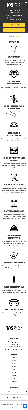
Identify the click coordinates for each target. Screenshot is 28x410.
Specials (14, 360)
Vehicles (14, 372)
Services (17, 36)
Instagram (20, 397)
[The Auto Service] (14, 4)
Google (10, 397)
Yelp (17, 397)
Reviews (14, 369)
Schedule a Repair (15, 24)
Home (10, 36)
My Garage (14, 30)
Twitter (14, 397)
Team (14, 378)
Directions (14, 375)
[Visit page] (26, 392)
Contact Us (14, 381)
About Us (14, 363)
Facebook (7, 397)
